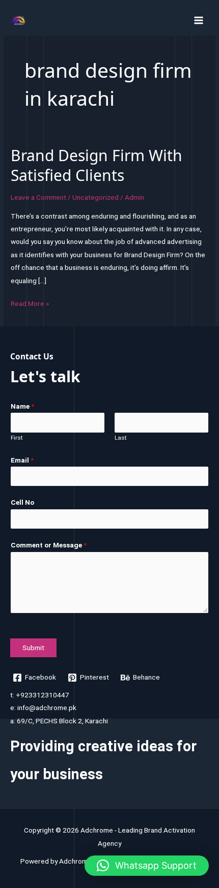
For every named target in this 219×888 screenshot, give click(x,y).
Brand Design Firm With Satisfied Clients (96, 165)
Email (22, 460)
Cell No (22, 502)
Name (22, 406)
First (17, 437)
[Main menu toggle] (198, 20)
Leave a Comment (38, 197)
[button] (147, 865)
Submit (33, 648)
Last (121, 437)
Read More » (30, 304)
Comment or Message (49, 545)
